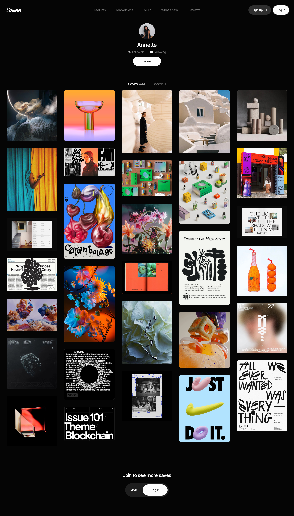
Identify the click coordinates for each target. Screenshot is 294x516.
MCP (147, 10)
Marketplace (124, 10)
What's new (169, 10)
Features (100, 10)
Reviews (194, 10)
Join (134, 490)
